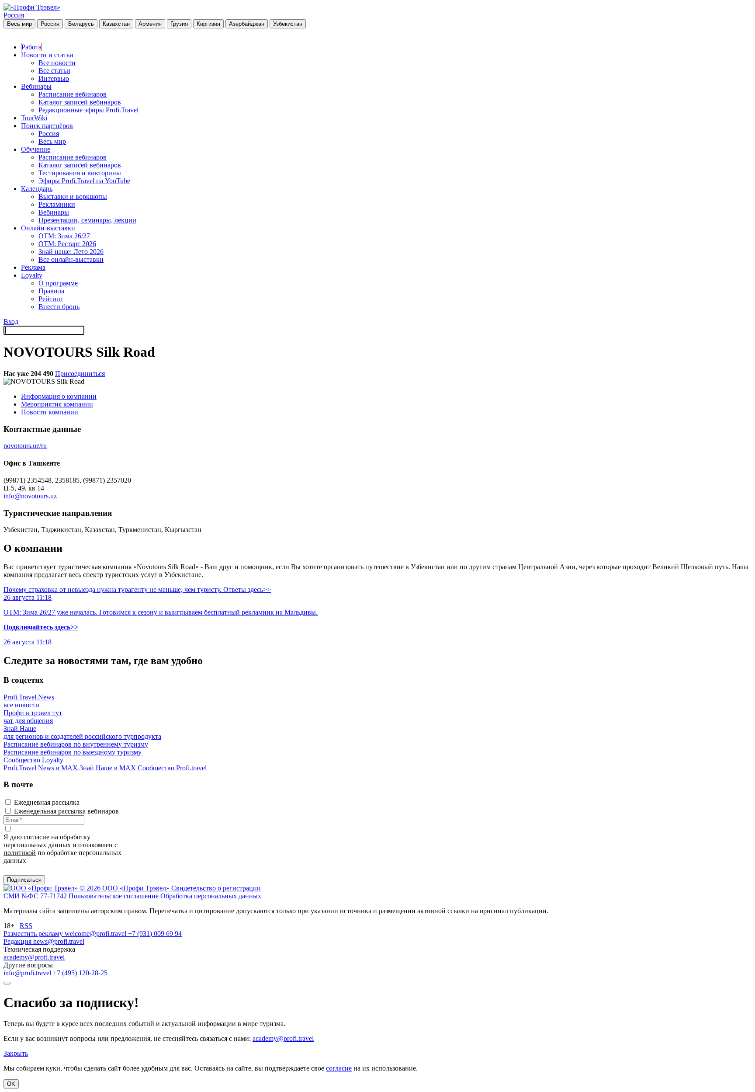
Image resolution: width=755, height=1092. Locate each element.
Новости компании (49, 412)
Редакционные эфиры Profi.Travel (88, 110)
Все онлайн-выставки (71, 259)
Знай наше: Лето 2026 (71, 251)
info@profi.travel (28, 973)
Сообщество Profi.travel (172, 768)
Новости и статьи (47, 55)
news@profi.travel (58, 941)
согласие (36, 837)
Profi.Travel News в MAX (41, 768)
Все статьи (54, 70)
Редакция (18, 941)
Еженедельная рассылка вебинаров (66, 811)
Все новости (57, 62)
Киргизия (208, 24)
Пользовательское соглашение (114, 896)
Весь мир (19, 24)
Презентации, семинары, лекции (87, 220)
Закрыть (15, 1053)
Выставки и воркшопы (72, 196)
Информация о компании (59, 396)
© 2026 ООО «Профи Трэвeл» (125, 888)
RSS (26, 925)
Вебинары (36, 86)
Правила (51, 291)
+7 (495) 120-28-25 (80, 973)
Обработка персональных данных (210, 896)
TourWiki (34, 118)
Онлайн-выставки (48, 228)
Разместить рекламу (34, 933)
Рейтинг (50, 299)
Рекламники (56, 204)
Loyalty (31, 275)
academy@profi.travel (34, 957)
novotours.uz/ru (25, 445)
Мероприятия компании (57, 404)
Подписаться (24, 879)
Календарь (36, 188)
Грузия (179, 24)
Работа (31, 47)
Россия (13, 15)
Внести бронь (59, 306)
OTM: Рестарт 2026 (67, 243)
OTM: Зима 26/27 (64, 236)
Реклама (33, 267)
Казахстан (116, 24)
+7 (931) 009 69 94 (155, 933)
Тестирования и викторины (79, 173)
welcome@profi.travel (96, 933)
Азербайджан (246, 24)
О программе (58, 283)
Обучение (35, 149)
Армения (150, 24)
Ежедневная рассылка (47, 802)
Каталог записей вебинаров (79, 102)
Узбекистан (287, 24)
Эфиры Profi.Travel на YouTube (84, 180)
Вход (10, 321)
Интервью (53, 78)
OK (11, 1084)
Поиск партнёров (47, 125)
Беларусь (81, 24)
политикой (19, 852)
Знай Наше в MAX (109, 768)
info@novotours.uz (30, 496)
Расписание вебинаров (72, 94)
